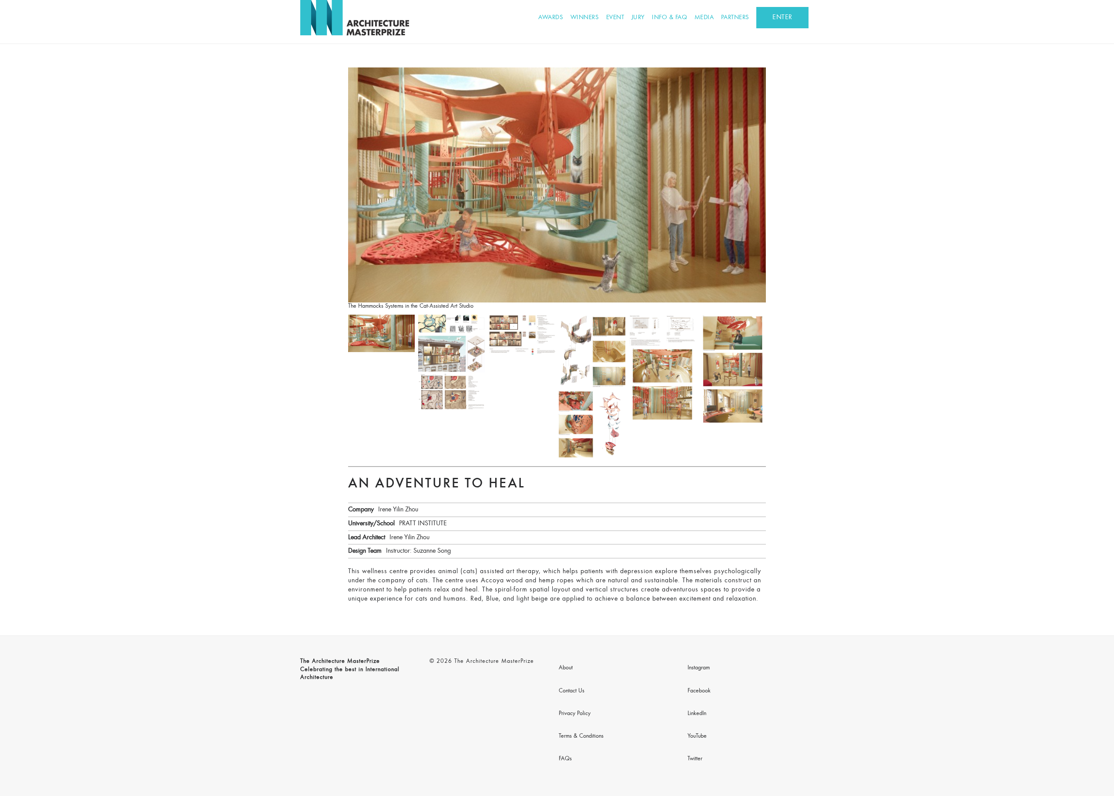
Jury (638, 17)
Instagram (699, 668)
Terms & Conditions (581, 736)
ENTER (782, 17)
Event (615, 17)
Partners (735, 17)
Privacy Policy (575, 714)
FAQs (565, 759)
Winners (584, 17)
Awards (550, 17)
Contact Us (571, 691)
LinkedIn (697, 714)
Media (704, 17)
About (566, 668)
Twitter (695, 759)
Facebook (699, 691)
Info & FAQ (669, 17)
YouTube (697, 736)
